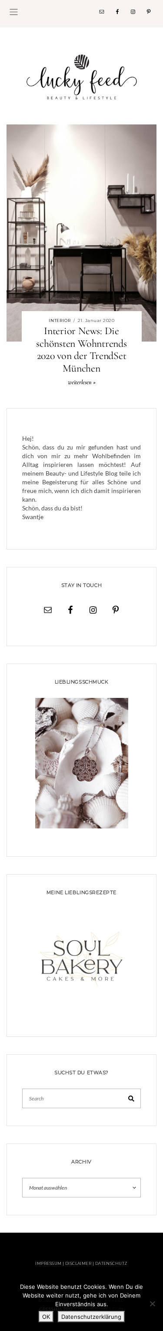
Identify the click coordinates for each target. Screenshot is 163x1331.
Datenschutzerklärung (91, 1316)
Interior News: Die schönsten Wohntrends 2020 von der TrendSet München (81, 350)
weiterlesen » (82, 382)
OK (46, 1316)
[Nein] (152, 1303)
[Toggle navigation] (14, 12)
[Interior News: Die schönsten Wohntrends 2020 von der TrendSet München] (81, 232)
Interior (60, 320)
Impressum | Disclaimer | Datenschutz (81, 1263)
